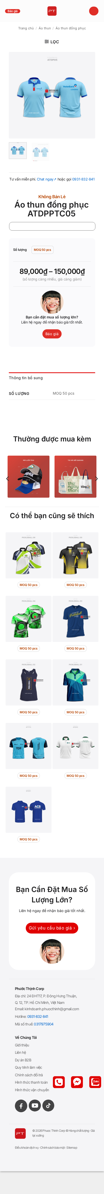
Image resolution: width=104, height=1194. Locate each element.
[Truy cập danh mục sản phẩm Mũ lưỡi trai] (28, 477)
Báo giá (13, 11)
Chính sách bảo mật (52, 1147)
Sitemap (71, 1147)
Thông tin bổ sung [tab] (26, 377)
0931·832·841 (83, 179)
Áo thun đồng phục (71, 28)
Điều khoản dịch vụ (27, 1147)
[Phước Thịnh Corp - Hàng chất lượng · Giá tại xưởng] (52, 11)
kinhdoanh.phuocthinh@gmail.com (51, 1009)
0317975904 (43, 1024)
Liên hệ (20, 1052)
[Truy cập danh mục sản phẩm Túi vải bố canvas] (75, 477)
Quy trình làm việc (28, 1067)
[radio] (42, 250)
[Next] (87, 95)
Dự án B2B (23, 1060)
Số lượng (20, 250)
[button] (93, 11)
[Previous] (16, 95)
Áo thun (45, 28)
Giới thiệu (22, 1045)
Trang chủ (26, 28)
